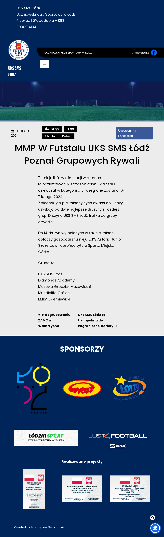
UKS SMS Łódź (28, 7)
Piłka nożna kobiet (58, 136)
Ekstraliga (52, 129)
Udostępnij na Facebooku (127, 133)
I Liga (70, 129)
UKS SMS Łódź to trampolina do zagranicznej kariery (95, 320)
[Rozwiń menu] (44, 64)
